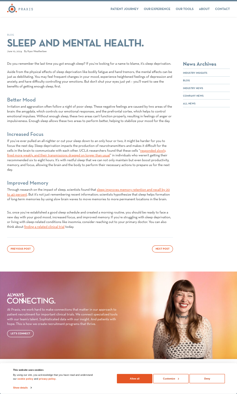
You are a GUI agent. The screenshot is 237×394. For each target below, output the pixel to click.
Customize (169, 378)
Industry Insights (195, 73)
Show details (20, 387)
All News (189, 103)
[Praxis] (20, 9)
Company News (193, 96)
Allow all (134, 378)
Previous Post (21, 249)
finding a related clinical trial (44, 227)
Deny (207, 378)
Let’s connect (20, 333)
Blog (10, 35)
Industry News (193, 88)
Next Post (162, 249)
